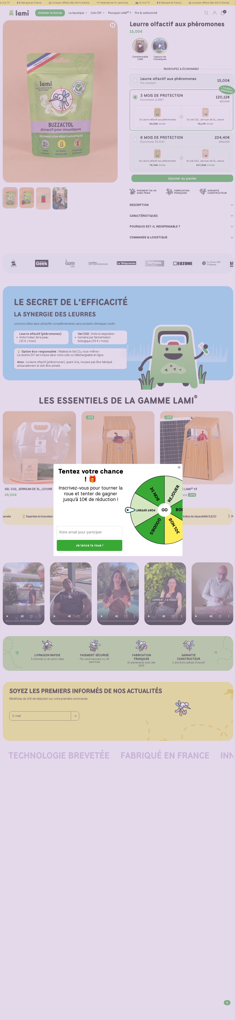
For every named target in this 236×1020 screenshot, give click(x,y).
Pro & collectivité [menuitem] (146, 13)
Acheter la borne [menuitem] (50, 13)
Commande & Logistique (148, 237)
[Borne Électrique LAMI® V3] (118, 447)
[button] (181, 81)
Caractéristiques (144, 216)
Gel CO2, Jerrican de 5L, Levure (28, 489)
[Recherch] (206, 13)
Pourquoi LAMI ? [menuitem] (119, 13)
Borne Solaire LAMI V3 (179, 489)
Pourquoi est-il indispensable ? (155, 226)
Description (139, 205)
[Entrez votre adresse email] (75, 716)
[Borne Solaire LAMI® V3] (196, 447)
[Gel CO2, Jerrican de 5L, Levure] (39, 447)
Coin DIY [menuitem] (96, 13)
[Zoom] (112, 25)
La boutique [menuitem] (76, 13)
